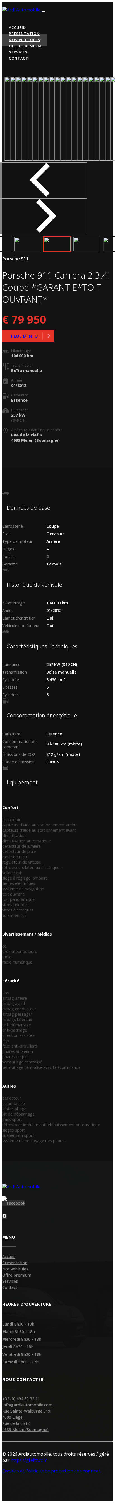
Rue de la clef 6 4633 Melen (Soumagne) (25, 1426)
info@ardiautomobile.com (27, 1405)
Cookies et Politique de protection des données (51, 1471)
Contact (9, 1287)
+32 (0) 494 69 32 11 (21, 1398)
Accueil (8, 1256)
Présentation (14, 1262)
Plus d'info (24, 336)
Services (10, 1281)
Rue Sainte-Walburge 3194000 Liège (26, 1414)
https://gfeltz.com (29, 1460)
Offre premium (16, 1275)
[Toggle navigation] (43, 11)
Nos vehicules (15, 1268)
